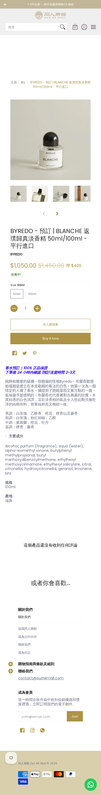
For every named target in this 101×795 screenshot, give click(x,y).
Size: (17, 285)
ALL (23, 82)
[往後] (57, 214)
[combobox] (32, 27)
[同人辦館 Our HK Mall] (50, 15)
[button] (75, 27)
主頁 (14, 82)
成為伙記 (24, 652)
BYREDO (16, 254)
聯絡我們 (24, 644)
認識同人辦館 (27, 628)
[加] (37, 308)
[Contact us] (90, 784)
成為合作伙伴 (27, 636)
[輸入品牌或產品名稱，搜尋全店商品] (63, 27)
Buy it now (50, 338)
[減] (14, 308)
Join (74, 716)
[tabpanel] (50, 435)
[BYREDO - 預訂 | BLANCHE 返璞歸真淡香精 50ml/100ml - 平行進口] (18, 194)
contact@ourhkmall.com (41, 678)
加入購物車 (50, 324)
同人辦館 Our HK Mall (32, 763)
